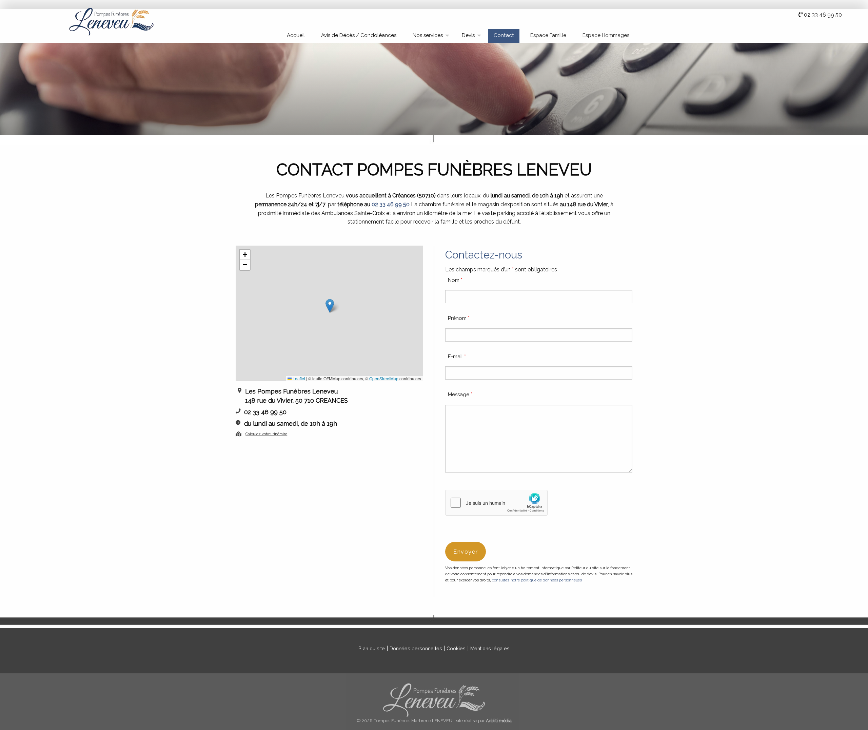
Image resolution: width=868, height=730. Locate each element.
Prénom (459, 318)
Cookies (456, 648)
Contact (504, 35)
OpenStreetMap (383, 378)
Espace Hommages (606, 35)
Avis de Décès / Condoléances (358, 35)
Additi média (499, 720)
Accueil (296, 35)
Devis (468, 35)
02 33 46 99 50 (823, 15)
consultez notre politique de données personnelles (537, 580)
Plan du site (371, 648)
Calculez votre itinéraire (266, 433)
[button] (330, 306)
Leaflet (298, 378)
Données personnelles (416, 648)
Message (460, 394)
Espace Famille (548, 35)
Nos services (428, 35)
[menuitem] (295, 36)
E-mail (457, 356)
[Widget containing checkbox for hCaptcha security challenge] (496, 503)
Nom (455, 280)
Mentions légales (490, 648)
